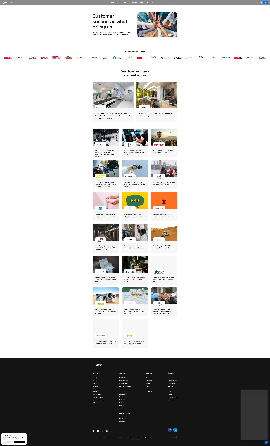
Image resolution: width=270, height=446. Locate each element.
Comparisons (171, 383)
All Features (96, 403)
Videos (169, 391)
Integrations (96, 389)
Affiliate (148, 386)
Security (120, 437)
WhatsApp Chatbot (98, 397)
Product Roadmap (172, 397)
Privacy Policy (142, 437)
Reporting (95, 386)
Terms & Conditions (130, 437)
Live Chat (95, 383)
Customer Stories (172, 380)
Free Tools (171, 389)
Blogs (169, 377)
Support (170, 394)
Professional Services (98, 400)
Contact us (149, 391)
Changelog (170, 400)
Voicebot (95, 391)
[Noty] (254, 413)
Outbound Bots (97, 394)
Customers (149, 380)
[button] (266, 442)
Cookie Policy (22, 439)
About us (148, 377)
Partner (148, 383)
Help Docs (170, 386)
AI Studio (95, 380)
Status (150, 437)
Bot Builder (95, 377)
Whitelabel (149, 389)
